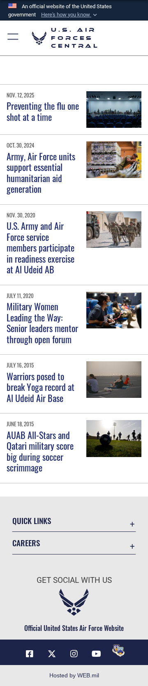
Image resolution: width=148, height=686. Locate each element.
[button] (70, 15)
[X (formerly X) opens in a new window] (52, 654)
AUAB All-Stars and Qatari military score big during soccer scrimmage (40, 451)
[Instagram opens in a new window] (74, 654)
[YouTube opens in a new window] (96, 654)
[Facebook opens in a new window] (29, 654)
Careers (26, 543)
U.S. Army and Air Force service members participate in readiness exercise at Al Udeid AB (40, 247)
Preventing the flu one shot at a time (43, 111)
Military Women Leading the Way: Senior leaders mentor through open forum (42, 322)
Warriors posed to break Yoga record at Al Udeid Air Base (40, 387)
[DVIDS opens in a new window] (118, 650)
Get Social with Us (74, 580)
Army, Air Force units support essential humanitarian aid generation (41, 172)
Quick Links (31, 521)
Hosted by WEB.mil (74, 675)
